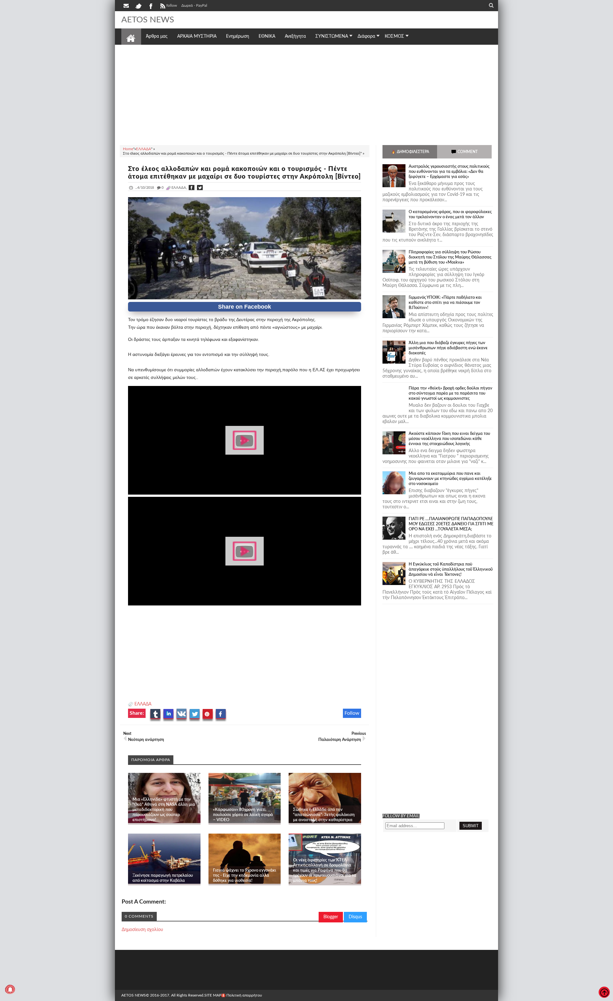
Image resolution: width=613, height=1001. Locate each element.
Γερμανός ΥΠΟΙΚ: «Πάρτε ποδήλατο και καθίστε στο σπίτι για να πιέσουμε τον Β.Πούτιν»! (445, 303)
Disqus (355, 917)
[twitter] (138, 5)
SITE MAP (212, 995)
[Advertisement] (306, 94)
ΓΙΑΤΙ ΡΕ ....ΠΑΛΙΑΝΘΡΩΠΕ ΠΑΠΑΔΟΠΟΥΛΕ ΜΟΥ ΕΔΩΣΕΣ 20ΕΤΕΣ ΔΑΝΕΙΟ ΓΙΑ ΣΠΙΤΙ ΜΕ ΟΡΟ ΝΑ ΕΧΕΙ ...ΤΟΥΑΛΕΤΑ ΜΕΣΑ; (451, 524)
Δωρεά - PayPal (194, 5)
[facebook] (150, 5)
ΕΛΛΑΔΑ (142, 704)
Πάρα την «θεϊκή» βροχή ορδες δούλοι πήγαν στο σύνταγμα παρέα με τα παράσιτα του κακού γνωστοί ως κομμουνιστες (450, 393)
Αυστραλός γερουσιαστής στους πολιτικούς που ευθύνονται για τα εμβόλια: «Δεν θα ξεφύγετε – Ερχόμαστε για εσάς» (449, 172)
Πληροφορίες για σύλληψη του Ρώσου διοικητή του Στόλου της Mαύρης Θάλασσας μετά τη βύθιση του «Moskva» (450, 257)
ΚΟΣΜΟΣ (394, 36)
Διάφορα (366, 36)
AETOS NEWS (147, 20)
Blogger (330, 917)
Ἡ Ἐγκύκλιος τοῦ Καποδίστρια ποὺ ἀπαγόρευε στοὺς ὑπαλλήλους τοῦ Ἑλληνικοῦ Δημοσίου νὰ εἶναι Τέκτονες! (451, 569)
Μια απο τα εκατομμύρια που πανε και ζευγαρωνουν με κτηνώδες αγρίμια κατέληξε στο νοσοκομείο (450, 479)
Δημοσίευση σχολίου (142, 930)
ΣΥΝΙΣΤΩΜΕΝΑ (331, 36)
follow (171, 5)
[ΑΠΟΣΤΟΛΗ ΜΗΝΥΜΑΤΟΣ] (126, 5)
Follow (351, 713)
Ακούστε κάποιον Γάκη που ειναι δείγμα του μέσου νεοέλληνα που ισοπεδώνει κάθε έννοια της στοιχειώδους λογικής (449, 439)
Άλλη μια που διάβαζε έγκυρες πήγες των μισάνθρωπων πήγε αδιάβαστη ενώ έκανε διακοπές (448, 348)
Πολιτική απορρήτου (244, 995)
